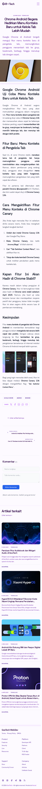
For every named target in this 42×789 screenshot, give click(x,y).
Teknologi (25, 15)
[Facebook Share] (15, 404)
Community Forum (8, 767)
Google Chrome (8, 398)
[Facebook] (11, 780)
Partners (24, 745)
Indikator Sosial (27, 770)
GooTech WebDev (10, 729)
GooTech (10, 785)
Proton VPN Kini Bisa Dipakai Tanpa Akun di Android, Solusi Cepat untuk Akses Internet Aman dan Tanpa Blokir (21, 697)
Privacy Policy (11, 733)
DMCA (19, 733)
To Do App (25, 751)
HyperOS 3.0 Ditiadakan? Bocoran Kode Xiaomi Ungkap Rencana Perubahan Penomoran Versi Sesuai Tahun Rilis (19, 600)
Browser (27, 398)
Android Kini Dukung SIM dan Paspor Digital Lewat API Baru (21, 648)
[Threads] (3, 780)
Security (4, 745)
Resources (5, 751)
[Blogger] (20, 780)
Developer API (26, 742)
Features (4, 742)
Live (3, 748)
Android (19, 398)
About (24, 764)
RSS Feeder (25, 754)
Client (24, 748)
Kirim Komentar (11, 487)
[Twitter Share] (11, 404)
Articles (24, 767)
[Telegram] (16, 780)
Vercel (34, 785)
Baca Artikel (6, 566)
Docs (3, 764)
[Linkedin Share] (19, 404)
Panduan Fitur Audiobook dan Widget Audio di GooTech (18, 551)
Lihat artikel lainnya (17, 418)
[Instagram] (7, 780)
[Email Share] (26, 404)
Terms (4, 733)
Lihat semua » (7, 515)
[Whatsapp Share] (22, 404)
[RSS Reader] (24, 780)
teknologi (14, 595)
